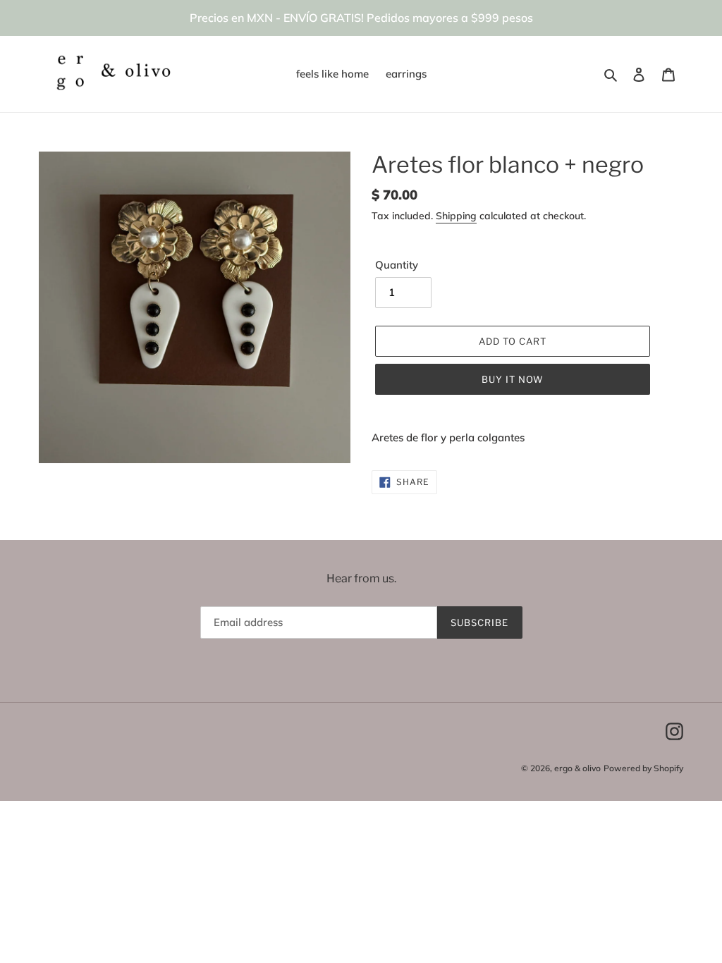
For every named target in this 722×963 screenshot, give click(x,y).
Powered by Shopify (643, 768)
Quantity (396, 264)
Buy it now (513, 379)
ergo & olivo (577, 768)
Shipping (456, 215)
